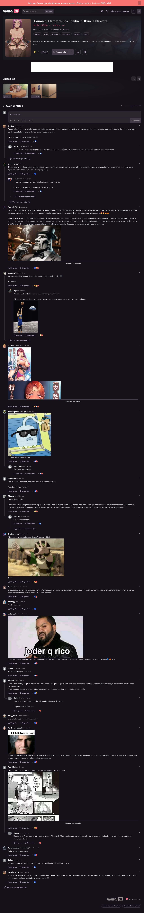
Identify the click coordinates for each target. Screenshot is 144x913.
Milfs (46, 34)
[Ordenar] (139, 78)
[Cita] (25, 120)
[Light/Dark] (133, 11)
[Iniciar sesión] (139, 11)
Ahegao (37, 34)
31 (33, 141)
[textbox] (74, 114)
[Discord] (102, 11)
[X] (107, 11)
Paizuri (86, 34)
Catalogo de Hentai (122, 11)
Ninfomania (66, 34)
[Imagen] (32, 120)
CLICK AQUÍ (106, 3)
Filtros (50, 11)
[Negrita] (11, 120)
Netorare (55, 34)
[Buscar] (133, 78)
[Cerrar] (139, 3)
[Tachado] (22, 120)
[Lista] (71, 52)
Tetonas (77, 34)
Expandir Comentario (73, 263)
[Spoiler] (29, 120)
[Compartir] (84, 52)
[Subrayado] (18, 120)
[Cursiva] (14, 120)
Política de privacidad (132, 906)
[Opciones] (139, 125)
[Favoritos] (78, 52)
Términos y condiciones (111, 906)
